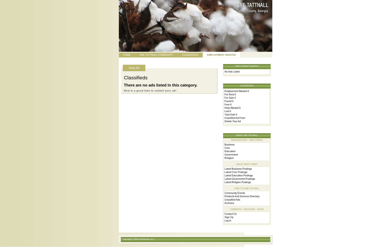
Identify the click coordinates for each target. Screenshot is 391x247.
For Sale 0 (230, 98)
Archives (229, 203)
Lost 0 (228, 111)
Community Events (235, 193)
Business (230, 144)
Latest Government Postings (240, 179)
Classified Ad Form (235, 118)
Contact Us (231, 214)
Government (231, 154)
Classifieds (190, 55)
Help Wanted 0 (233, 108)
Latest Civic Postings (236, 172)
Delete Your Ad (233, 121)
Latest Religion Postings (238, 182)
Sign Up (229, 217)
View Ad (134, 67)
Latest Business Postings (238, 169)
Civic (227, 148)
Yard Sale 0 (231, 114)
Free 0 (228, 104)
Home (127, 55)
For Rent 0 (230, 94)
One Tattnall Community (156, 55)
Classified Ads (232, 199)
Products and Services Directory (242, 196)
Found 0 (229, 101)
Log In (228, 220)
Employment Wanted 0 (237, 91)
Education (230, 151)
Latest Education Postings (239, 175)
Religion (229, 158)
